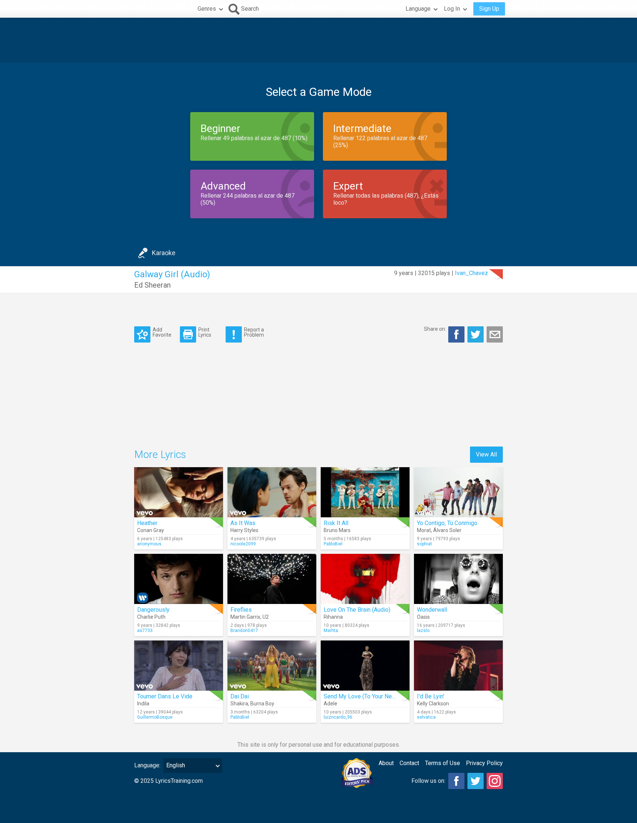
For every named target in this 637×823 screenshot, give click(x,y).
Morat (424, 530)
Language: (147, 765)
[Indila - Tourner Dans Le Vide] (178, 665)
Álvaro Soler (447, 530)
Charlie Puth (151, 617)
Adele (330, 703)
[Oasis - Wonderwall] (458, 579)
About (386, 763)
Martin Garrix (245, 617)
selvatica (426, 717)
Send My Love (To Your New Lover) (369, 696)
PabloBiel (333, 543)
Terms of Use (442, 763)
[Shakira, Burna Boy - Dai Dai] (271, 665)
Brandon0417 (244, 630)
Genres (207, 8)
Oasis (423, 617)
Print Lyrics (204, 332)
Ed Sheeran (152, 285)
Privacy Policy (484, 763)
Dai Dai (239, 696)
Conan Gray (150, 530)
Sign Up (489, 8)
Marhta (331, 630)
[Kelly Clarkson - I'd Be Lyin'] (458, 665)
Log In (452, 8)
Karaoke (163, 253)
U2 (265, 617)
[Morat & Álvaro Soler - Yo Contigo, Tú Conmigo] (458, 492)
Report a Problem (254, 332)
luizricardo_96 (338, 717)
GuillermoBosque (155, 717)
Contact (409, 763)
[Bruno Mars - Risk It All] (365, 492)
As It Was (242, 523)
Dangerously (153, 609)
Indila (143, 703)
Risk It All (336, 523)
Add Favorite (162, 332)
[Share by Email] (495, 334)
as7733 (145, 630)
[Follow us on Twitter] (475, 781)
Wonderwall (432, 609)
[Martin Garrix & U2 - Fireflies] (271, 579)
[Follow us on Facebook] (456, 781)
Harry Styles (244, 530)
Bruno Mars (337, 530)
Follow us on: (428, 780)
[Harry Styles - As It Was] (271, 492)
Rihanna (333, 617)
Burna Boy (262, 703)
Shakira (239, 703)
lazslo (423, 630)
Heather (147, 523)
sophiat (424, 543)
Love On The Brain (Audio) (357, 609)
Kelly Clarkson (433, 703)
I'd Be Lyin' (430, 696)
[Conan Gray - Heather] (178, 492)
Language (418, 8)
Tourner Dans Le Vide (164, 696)
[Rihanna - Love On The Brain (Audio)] (365, 579)
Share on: (435, 328)
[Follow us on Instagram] (495, 781)
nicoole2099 (243, 543)
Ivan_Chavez (471, 273)
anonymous (149, 543)
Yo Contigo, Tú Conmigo (447, 523)
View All (486, 454)
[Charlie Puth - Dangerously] (178, 579)
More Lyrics (160, 454)
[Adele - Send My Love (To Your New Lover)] (365, 665)
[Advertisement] (318, 40)
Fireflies (241, 609)
